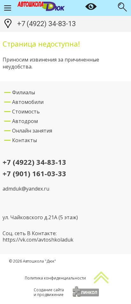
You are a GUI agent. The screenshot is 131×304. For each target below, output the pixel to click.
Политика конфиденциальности (55, 278)
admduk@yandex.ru (26, 188)
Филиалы (23, 92)
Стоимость (26, 111)
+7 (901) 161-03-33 (34, 173)
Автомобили (28, 101)
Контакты (24, 140)
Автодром (25, 121)
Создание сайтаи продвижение (49, 292)
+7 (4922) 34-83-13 (46, 24)
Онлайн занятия (32, 130)
